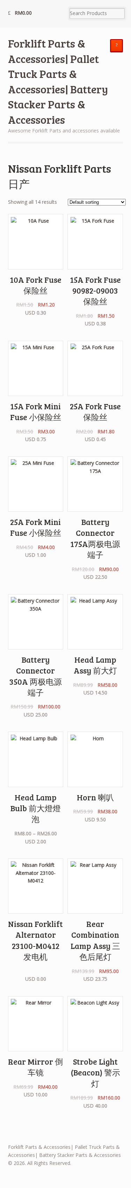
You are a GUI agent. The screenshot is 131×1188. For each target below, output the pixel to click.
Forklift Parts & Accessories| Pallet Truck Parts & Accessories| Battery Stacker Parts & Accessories (58, 81)
